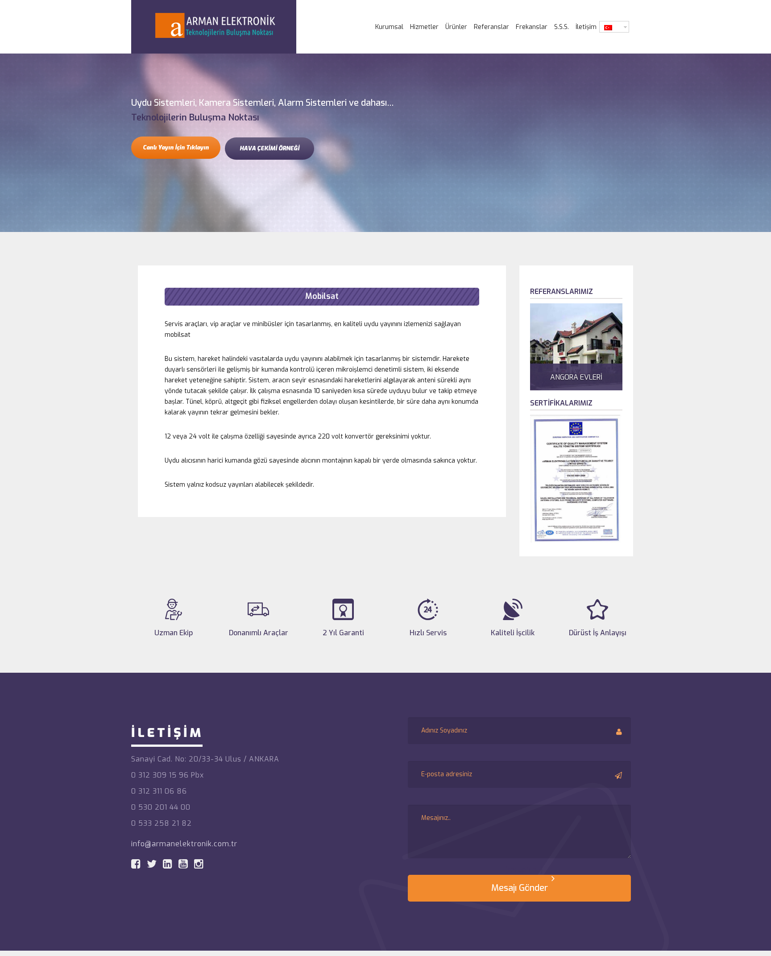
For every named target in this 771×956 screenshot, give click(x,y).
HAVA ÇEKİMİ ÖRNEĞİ (269, 148)
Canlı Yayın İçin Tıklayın (176, 147)
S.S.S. (561, 27)
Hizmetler (424, 27)
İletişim (586, 27)
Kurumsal (389, 27)
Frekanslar (531, 27)
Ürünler (456, 27)
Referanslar (491, 27)
